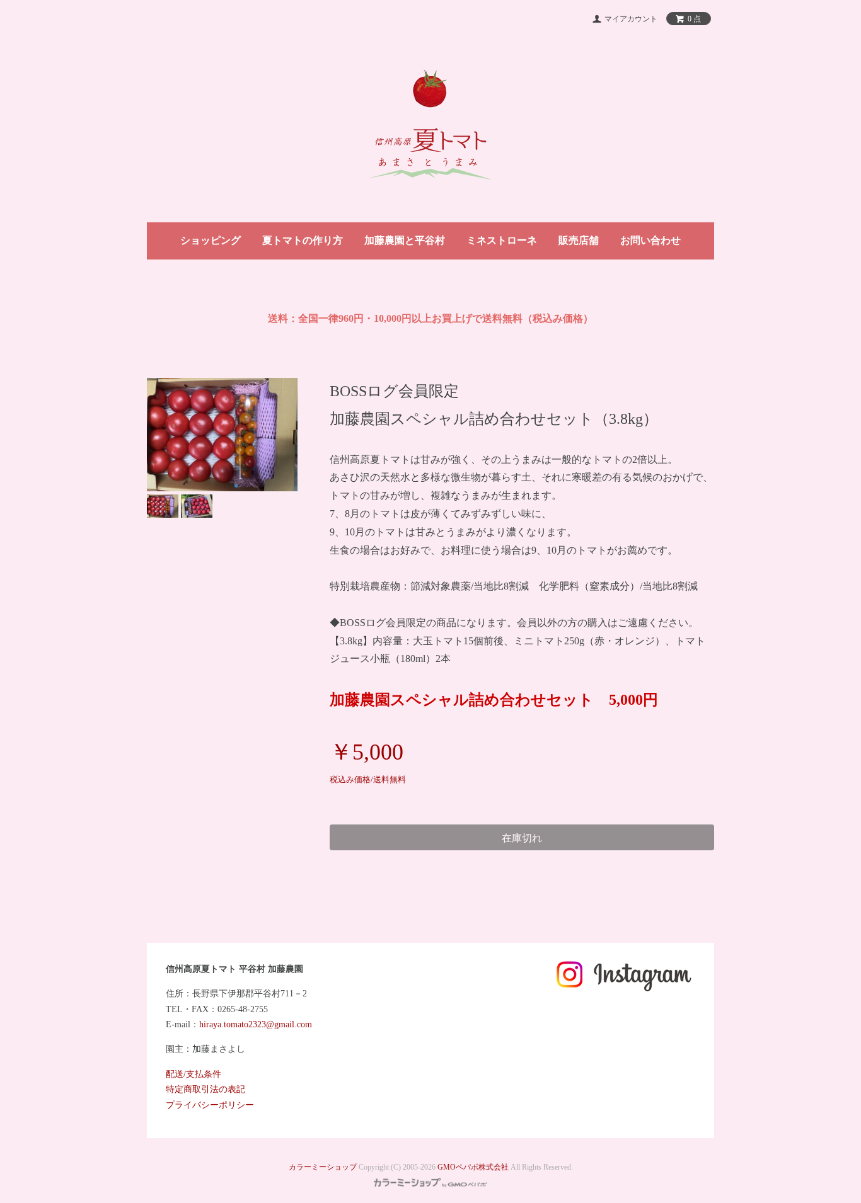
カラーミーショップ (323, 1167)
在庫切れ (522, 837)
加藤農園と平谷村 (404, 240)
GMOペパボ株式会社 (473, 1167)
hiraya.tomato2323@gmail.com (255, 1024)
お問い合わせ (650, 240)
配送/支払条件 (193, 1074)
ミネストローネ (501, 240)
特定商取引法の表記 (205, 1089)
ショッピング (210, 240)
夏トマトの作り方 (302, 240)
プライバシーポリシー (210, 1105)
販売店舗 (578, 240)
